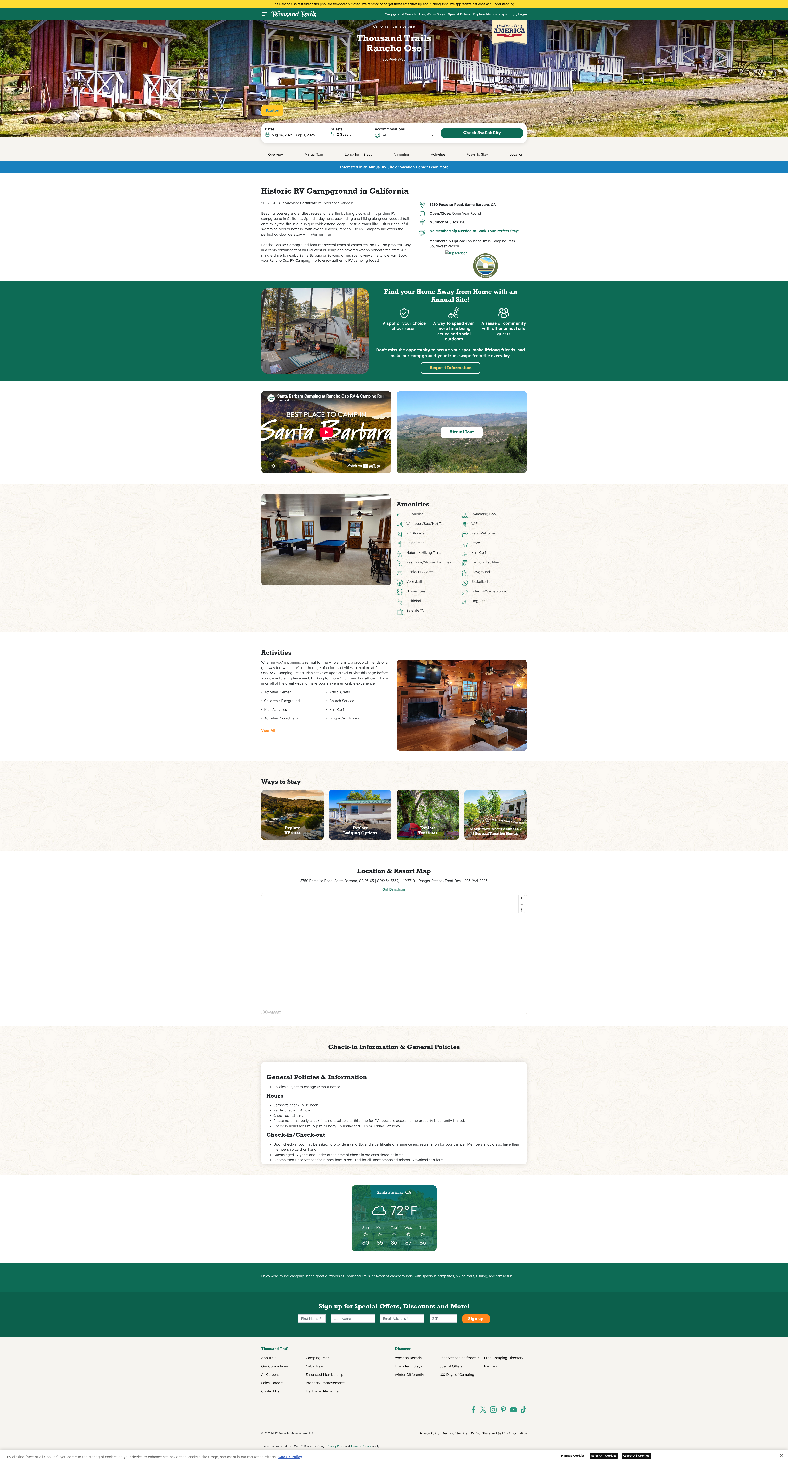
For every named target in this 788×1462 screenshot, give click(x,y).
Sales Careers (272, 1383)
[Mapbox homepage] (272, 1012)
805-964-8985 (394, 59)
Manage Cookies (573, 1455)
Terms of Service (455, 1433)
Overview (276, 154)
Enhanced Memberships (325, 1375)
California (380, 26)
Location (516, 154)
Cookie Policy (290, 1457)
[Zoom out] (522, 904)
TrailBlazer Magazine (322, 1391)
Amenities (402, 154)
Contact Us (270, 1391)
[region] (394, 954)
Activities (438, 154)
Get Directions (394, 889)
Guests (336, 129)
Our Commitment (275, 1366)
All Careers (270, 1375)
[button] (408, 135)
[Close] (781, 1455)
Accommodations (390, 129)
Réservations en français (459, 1358)
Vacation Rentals (408, 1358)
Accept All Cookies (636, 1455)
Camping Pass (317, 1358)
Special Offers (459, 14)
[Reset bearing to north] (522, 910)
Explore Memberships (490, 14)
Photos (272, 111)
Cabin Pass (315, 1366)
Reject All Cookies (604, 1455)
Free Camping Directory (503, 1358)
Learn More (438, 167)
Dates (269, 129)
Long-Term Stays (432, 14)
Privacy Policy (429, 1433)
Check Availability (482, 133)
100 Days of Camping (456, 1375)
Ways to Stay (477, 154)
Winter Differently (409, 1375)
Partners (491, 1366)
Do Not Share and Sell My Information (499, 1433)
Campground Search (400, 14)
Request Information (451, 368)
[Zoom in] (522, 898)
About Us (268, 1358)
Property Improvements (325, 1383)
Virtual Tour (314, 154)
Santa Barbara (403, 26)
